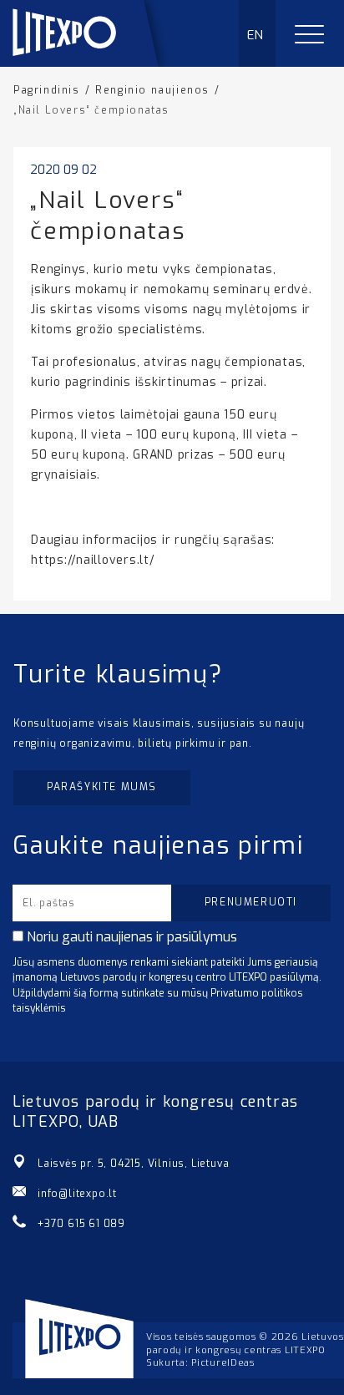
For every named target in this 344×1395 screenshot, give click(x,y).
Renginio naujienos (152, 90)
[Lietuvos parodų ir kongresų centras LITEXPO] (92, 62)
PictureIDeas (222, 1363)
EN (256, 35)
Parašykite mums (102, 787)
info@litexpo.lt (77, 1193)
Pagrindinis (46, 90)
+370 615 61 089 (81, 1223)
